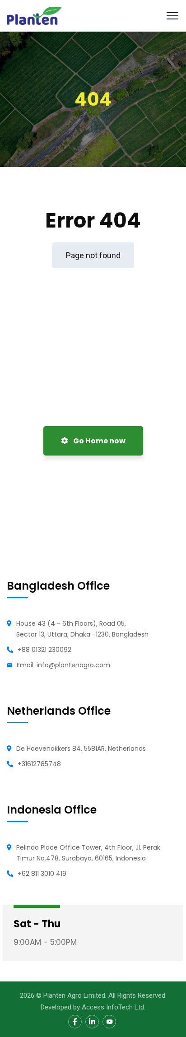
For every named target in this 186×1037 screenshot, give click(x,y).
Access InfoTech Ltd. (113, 1007)
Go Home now (99, 441)
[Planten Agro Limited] (34, 15)
